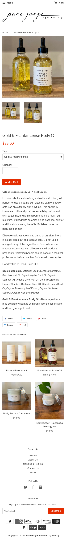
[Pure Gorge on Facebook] (33, 487)
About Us (33, 459)
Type (5, 151)
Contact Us (33, 468)
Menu (9, 2)
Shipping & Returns (33, 463)
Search (33, 455)
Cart (61, 2)
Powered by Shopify (49, 535)
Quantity (7, 165)
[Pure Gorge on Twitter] (25, 487)
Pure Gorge (32, 535)
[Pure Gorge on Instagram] (40, 487)
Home (5, 32)
